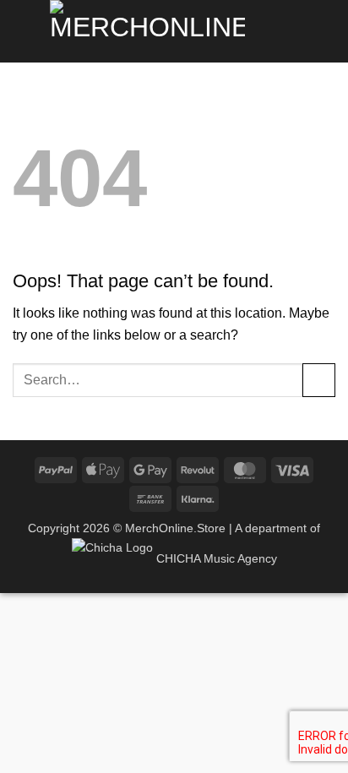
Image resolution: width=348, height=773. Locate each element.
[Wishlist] (298, 31)
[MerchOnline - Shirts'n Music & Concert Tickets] (147, 31)
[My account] (326, 31)
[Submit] (318, 379)
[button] (23, 31)
